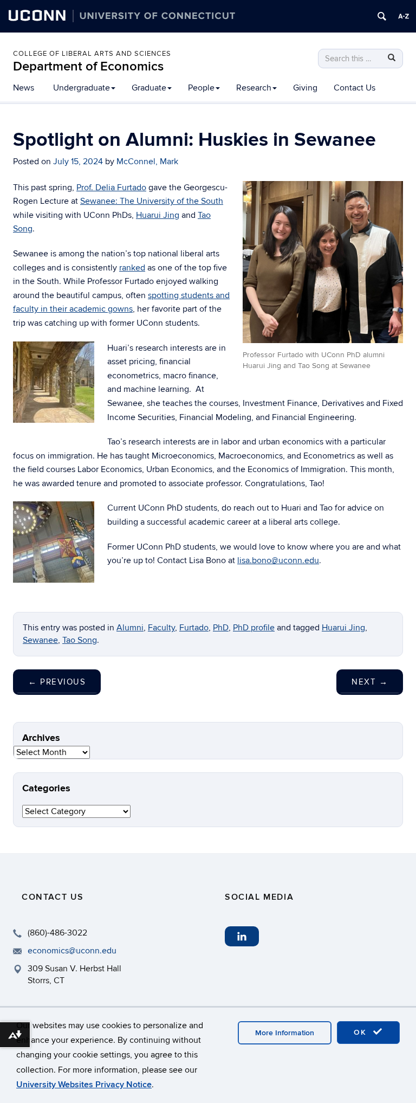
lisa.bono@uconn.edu (278, 560)
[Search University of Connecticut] (382, 16)
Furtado (194, 627)
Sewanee (40, 640)
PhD (221, 627)
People (201, 87)
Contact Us (354, 87)
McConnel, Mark (147, 161)
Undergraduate (81, 87)
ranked (132, 267)
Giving (305, 87)
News (23, 87)
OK (362, 1032)
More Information (284, 1032)
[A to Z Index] (403, 16)
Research (253, 87)
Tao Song (79, 640)
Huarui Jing (157, 215)
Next (370, 682)
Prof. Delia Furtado (111, 187)
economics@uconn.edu (72, 950)
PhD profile (254, 627)
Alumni (130, 627)
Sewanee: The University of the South (151, 201)
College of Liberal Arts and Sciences (92, 53)
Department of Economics (88, 66)
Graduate (149, 87)
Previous (57, 682)
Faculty (161, 627)
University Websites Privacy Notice (84, 1084)
